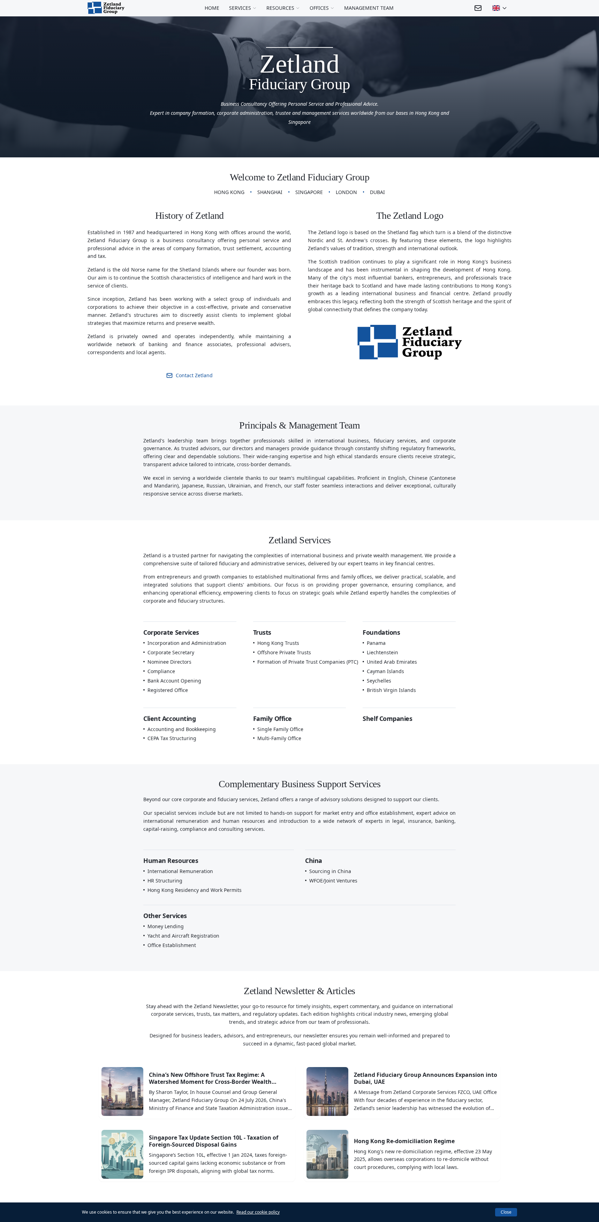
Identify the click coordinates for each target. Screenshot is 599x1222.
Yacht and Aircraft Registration (183, 936)
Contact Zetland (194, 375)
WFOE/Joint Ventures (333, 881)
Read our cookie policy (258, 1212)
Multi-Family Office (279, 738)
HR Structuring (164, 881)
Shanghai (269, 192)
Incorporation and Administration (186, 643)
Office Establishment (171, 945)
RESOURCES (280, 8)
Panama (376, 643)
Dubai (377, 192)
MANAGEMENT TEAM (369, 8)
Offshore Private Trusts (284, 652)
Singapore (309, 192)
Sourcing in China (330, 871)
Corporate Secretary (170, 652)
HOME (212, 8)
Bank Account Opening (174, 681)
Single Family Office (280, 729)
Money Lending (165, 926)
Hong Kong (229, 192)
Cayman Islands (385, 671)
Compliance (161, 671)
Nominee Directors (169, 662)
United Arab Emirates (392, 662)
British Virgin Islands (391, 690)
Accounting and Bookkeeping (181, 729)
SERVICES (240, 8)
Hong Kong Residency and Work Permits (194, 890)
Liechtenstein (382, 652)
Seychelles (379, 681)
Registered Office (167, 690)
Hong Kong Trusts (278, 643)
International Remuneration (180, 871)
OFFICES (319, 8)
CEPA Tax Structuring (171, 738)
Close (506, 1212)
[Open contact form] (478, 8)
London (346, 192)
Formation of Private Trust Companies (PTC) (307, 662)
